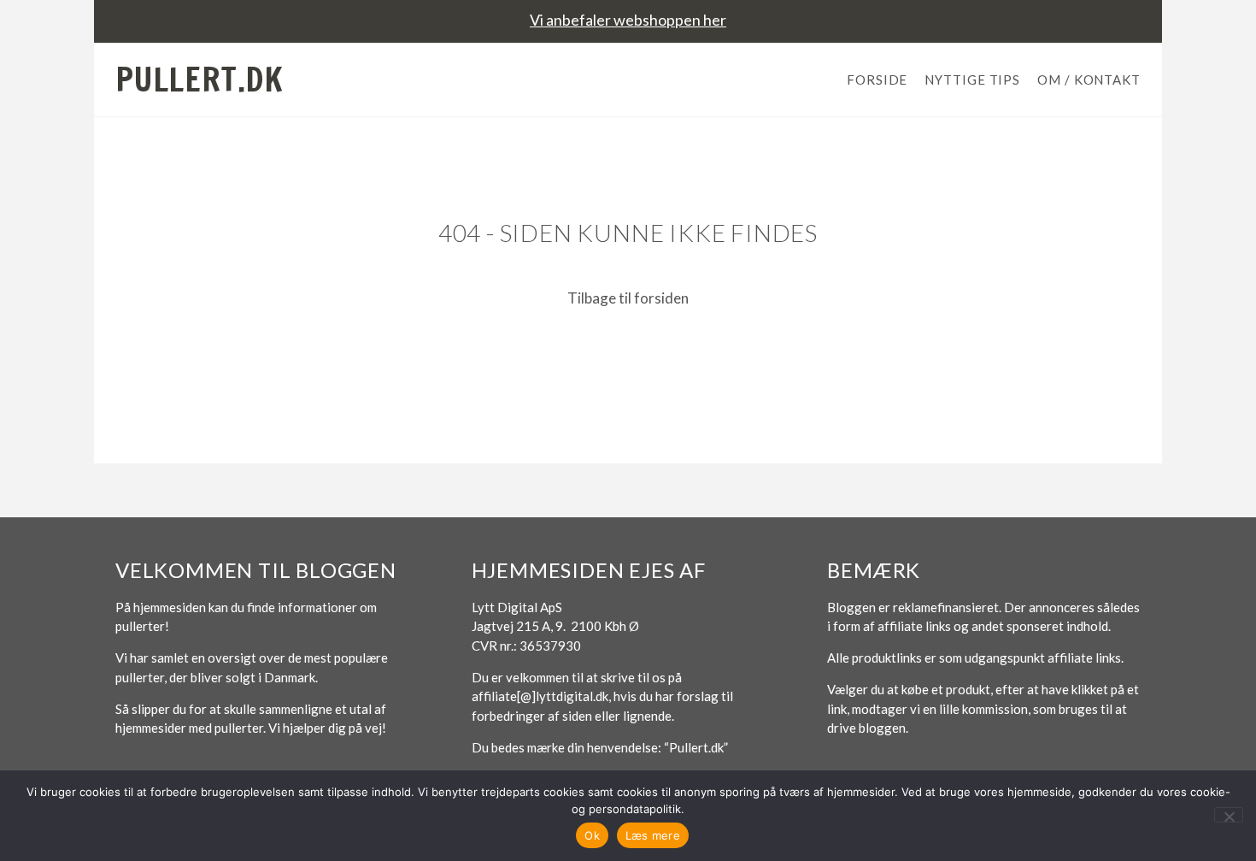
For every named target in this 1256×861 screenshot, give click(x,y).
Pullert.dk (199, 79)
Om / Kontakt (1089, 79)
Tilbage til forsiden (628, 298)
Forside (877, 79)
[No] (1228, 815)
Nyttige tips (972, 79)
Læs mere (652, 835)
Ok (592, 835)
